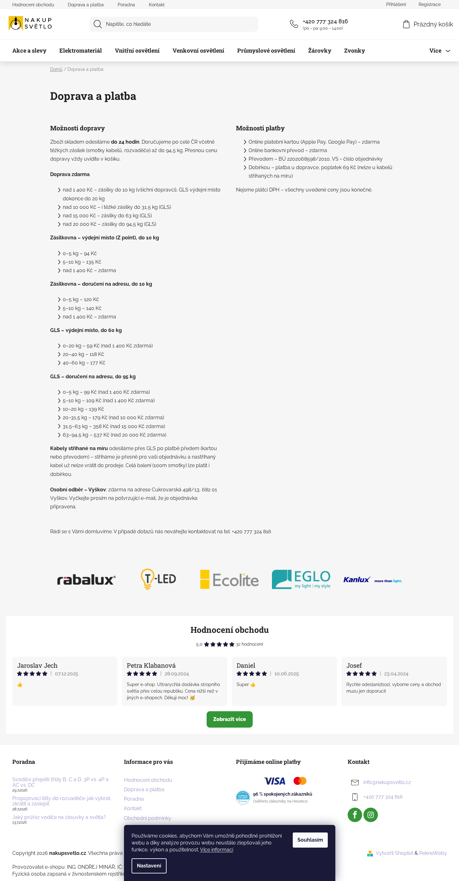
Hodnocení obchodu (33, 4)
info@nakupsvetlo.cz (387, 782)
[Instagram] (370, 815)
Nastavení (149, 866)
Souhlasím (310, 840)
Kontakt (157, 4)
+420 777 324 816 (325, 21)
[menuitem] (29, 50)
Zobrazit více (229, 719)
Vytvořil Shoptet (394, 853)
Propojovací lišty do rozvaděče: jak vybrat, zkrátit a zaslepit (61, 801)
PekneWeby (433, 853)
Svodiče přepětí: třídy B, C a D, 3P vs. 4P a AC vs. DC (60, 782)
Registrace (430, 4)
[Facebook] (355, 815)
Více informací (216, 850)
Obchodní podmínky (147, 818)
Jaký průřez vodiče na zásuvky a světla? (59, 817)
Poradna (126, 4)
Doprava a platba (86, 4)
